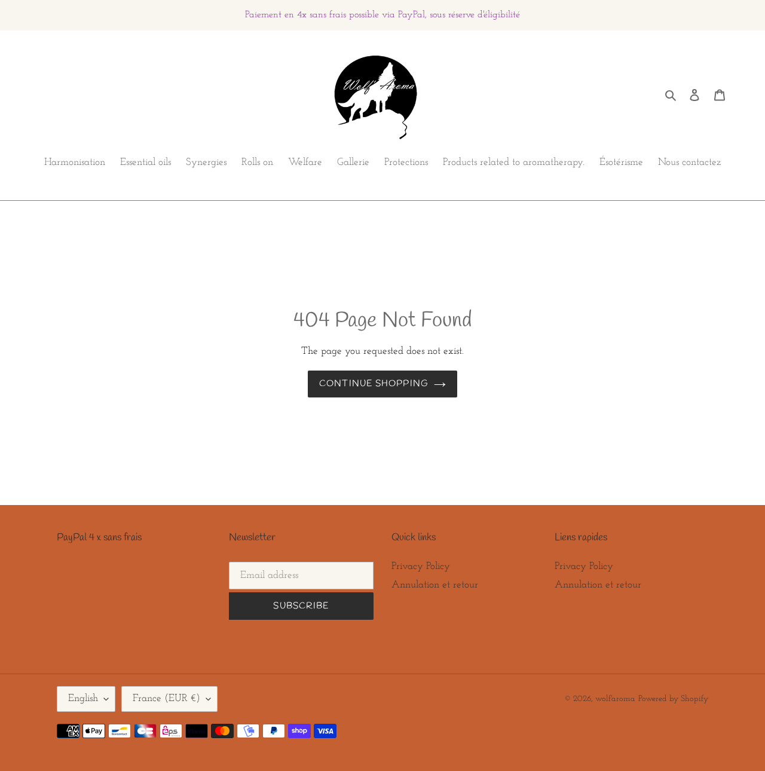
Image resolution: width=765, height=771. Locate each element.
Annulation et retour (434, 585)
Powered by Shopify (673, 698)
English (83, 698)
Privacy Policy (420, 566)
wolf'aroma (615, 698)
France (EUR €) (166, 698)
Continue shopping (373, 384)
